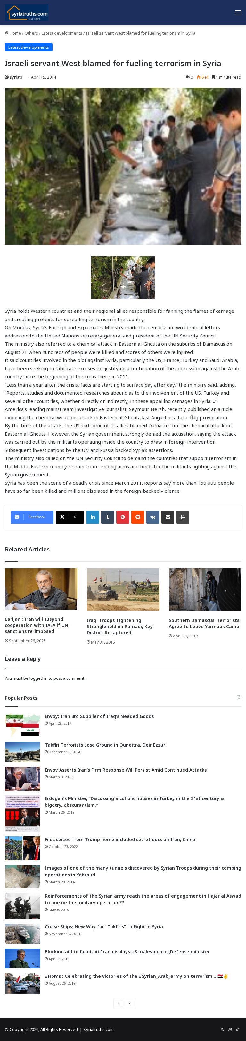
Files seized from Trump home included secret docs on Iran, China (120, 839)
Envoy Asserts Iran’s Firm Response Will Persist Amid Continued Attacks (126, 770)
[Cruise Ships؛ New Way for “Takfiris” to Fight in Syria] (22, 934)
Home (15, 33)
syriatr (16, 77)
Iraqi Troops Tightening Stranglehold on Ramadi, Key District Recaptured (120, 626)
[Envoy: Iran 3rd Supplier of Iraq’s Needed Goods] (22, 725)
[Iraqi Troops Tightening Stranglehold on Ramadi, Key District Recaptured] (123, 589)
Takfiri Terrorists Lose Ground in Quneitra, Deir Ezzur (105, 745)
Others (31, 33)
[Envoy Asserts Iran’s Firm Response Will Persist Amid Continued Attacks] (22, 779)
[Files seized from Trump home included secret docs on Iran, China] (22, 848)
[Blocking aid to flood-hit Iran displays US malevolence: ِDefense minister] (22, 958)
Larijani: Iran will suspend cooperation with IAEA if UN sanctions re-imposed (36, 625)
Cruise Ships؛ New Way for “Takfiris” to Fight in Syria (104, 927)
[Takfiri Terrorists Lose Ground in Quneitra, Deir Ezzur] (22, 752)
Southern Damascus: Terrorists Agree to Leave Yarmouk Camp (204, 623)
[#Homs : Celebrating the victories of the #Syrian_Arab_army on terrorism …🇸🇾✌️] (22, 983)
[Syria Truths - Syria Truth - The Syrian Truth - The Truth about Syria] (26, 12)
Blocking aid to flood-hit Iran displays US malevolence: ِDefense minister (127, 952)
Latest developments (62, 33)
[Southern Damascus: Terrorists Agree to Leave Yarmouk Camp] (205, 589)
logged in (38, 678)
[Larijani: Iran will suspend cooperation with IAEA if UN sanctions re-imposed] (41, 588)
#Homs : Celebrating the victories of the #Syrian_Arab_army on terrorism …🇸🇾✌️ (136, 976)
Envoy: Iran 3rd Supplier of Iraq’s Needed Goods (99, 716)
